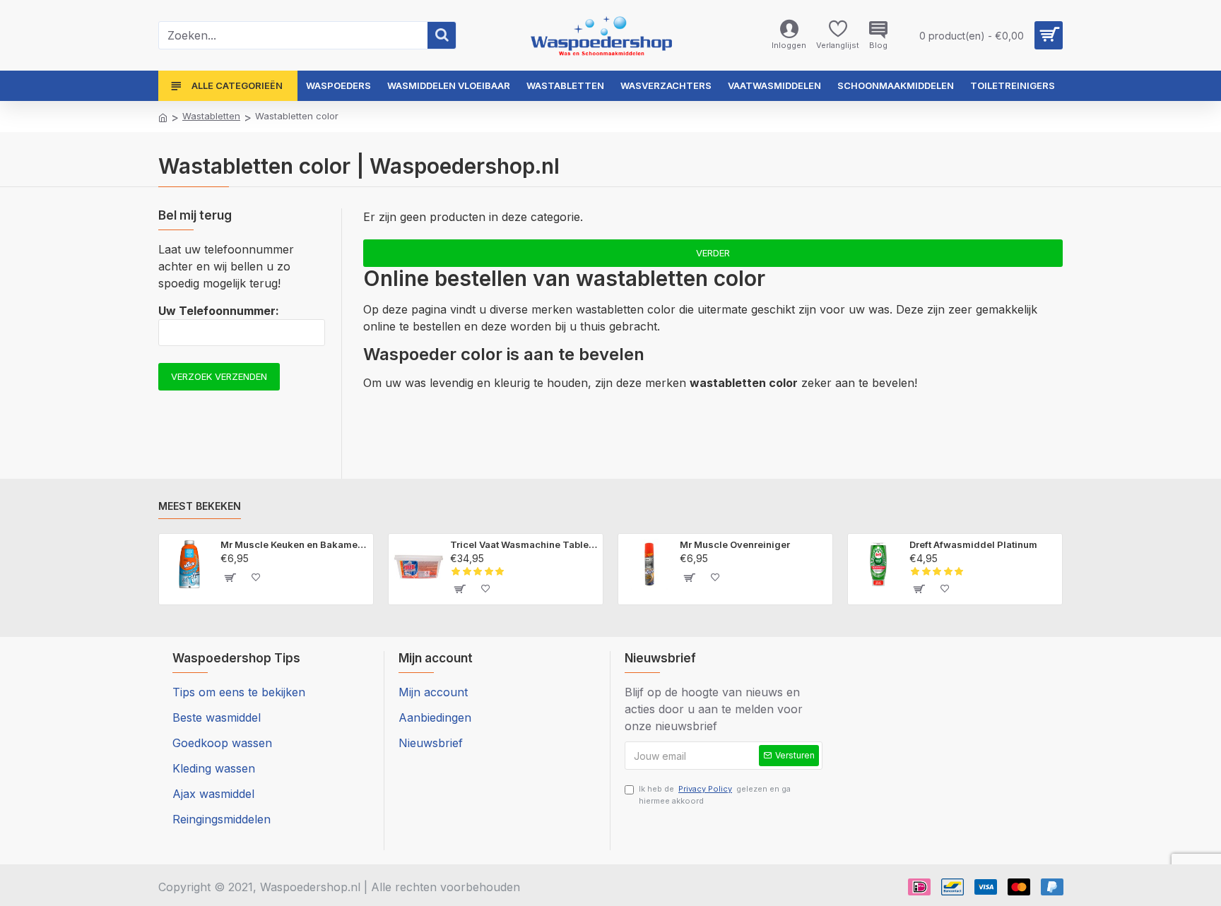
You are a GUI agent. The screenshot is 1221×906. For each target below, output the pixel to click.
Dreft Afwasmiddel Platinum (973, 544)
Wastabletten (211, 115)
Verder (713, 252)
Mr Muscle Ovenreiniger (735, 544)
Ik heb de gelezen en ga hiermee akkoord (715, 795)
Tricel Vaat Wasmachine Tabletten (524, 544)
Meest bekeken (199, 506)
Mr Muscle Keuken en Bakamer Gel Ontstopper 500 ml (294, 544)
